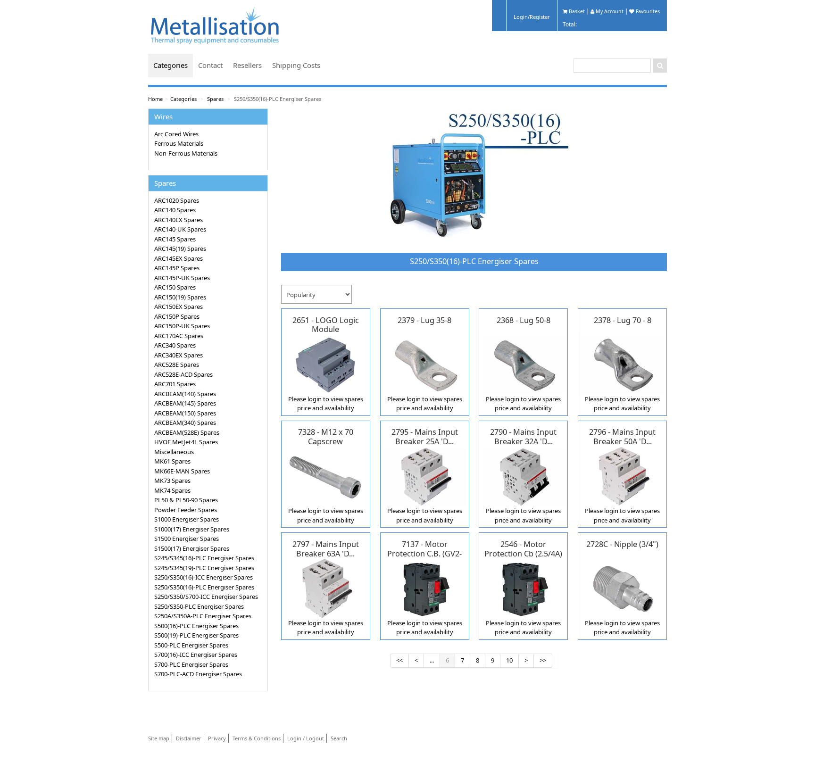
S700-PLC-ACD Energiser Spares (198, 674)
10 (509, 660)
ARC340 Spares (175, 345)
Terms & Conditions (257, 738)
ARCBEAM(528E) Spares (186, 432)
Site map (158, 738)
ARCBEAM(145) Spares (185, 403)
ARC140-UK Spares (180, 229)
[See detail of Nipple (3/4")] (622, 588)
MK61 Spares (172, 461)
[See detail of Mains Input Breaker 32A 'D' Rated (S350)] (524, 476)
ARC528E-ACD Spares (183, 374)
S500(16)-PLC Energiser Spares (196, 626)
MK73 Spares (172, 480)
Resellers (247, 65)
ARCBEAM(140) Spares (185, 394)
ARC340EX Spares (178, 355)
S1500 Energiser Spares (186, 538)
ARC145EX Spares (178, 258)
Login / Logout (305, 738)
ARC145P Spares (177, 268)
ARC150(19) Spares (180, 297)
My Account (609, 11)
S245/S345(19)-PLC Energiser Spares (204, 568)
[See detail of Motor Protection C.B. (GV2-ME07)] (424, 588)
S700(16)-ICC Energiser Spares (195, 654)
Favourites (647, 11)
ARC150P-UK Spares (182, 326)
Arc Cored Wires (176, 134)
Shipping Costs (296, 65)
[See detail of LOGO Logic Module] (325, 364)
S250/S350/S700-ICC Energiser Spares (206, 596)
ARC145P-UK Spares (182, 278)
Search (339, 738)
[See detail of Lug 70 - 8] (622, 364)
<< (399, 660)
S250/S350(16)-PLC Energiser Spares (277, 98)
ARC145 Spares (175, 239)
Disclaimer (188, 738)
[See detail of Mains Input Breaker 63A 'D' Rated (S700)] (325, 588)
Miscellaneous (174, 452)
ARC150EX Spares (178, 306)
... (432, 660)
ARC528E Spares (176, 364)
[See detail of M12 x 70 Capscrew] (325, 476)
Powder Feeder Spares (185, 510)
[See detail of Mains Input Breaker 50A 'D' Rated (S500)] (622, 476)
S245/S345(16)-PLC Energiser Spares (204, 558)
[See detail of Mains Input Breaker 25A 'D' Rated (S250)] (424, 476)
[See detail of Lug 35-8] (424, 364)
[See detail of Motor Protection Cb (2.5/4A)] (524, 588)
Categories (170, 65)
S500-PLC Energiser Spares (191, 645)
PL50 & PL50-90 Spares (186, 500)
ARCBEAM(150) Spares (185, 413)
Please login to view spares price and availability (325, 404)
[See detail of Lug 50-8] (524, 364)
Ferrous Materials (178, 143)
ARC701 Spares (175, 384)
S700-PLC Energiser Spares (191, 664)
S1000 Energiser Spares (186, 519)
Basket (576, 11)
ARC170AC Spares (178, 336)
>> (543, 660)
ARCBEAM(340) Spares (185, 422)
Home (155, 98)
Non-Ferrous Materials (185, 153)
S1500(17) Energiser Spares (191, 548)
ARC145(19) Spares (180, 248)
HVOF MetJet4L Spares (186, 442)
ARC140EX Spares (178, 220)
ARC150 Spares (175, 287)
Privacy (217, 738)
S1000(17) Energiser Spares (191, 529)
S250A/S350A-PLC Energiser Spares (202, 616)
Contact (210, 65)
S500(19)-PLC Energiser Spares (196, 635)
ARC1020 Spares (176, 200)
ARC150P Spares (177, 316)
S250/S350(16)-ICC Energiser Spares (203, 577)
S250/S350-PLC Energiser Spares (199, 606)
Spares (215, 98)
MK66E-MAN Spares (182, 471)
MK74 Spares (172, 490)
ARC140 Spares (175, 210)
